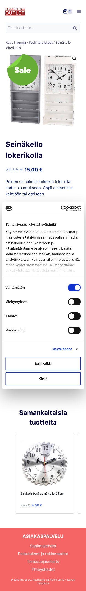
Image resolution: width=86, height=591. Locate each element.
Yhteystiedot (43, 569)
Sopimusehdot (43, 546)
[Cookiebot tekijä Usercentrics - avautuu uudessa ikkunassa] (61, 208)
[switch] (74, 301)
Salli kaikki (43, 363)
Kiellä (43, 379)
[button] (74, 58)
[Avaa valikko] (80, 11)
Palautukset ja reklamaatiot (43, 553)
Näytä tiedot (62, 349)
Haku (76, 28)
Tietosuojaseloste (43, 561)
